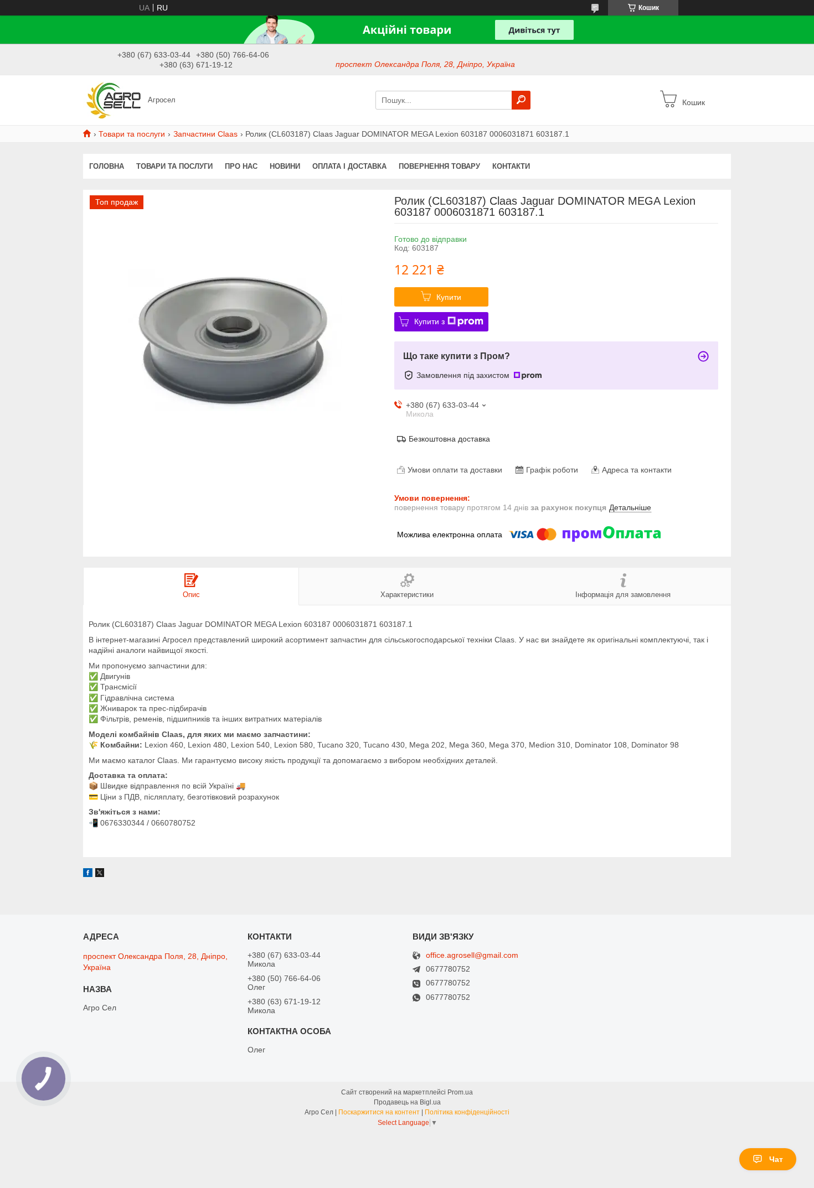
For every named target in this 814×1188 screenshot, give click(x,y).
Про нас (241, 166)
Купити (448, 297)
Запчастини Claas (205, 133)
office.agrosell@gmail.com (472, 955)
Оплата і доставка (349, 166)
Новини (285, 166)
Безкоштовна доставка (449, 438)
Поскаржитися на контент (379, 1112)
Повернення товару (439, 166)
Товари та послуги (132, 133)
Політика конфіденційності (467, 1112)
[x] (99, 874)
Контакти (511, 166)
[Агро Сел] (112, 99)
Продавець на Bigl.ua (407, 1102)
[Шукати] (521, 100)
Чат (776, 1159)
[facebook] (87, 874)
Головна (106, 166)
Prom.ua (460, 1092)
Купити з (429, 321)
